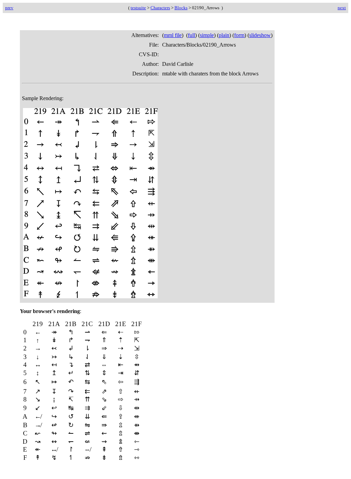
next (342, 7)
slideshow (260, 35)
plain (224, 35)
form (239, 35)
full (191, 35)
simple (207, 35)
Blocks (180, 7)
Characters (160, 7)
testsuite (138, 7)
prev (9, 7)
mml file (173, 35)
